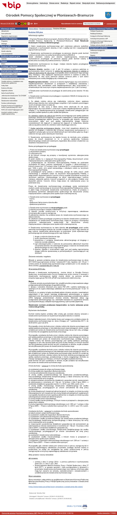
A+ (32, 24)
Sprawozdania (94, 60)
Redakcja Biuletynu (96, 33)
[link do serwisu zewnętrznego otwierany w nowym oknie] (11, 5)
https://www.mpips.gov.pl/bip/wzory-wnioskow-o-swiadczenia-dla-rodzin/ (56, 487)
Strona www (54, 3)
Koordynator (94, 53)
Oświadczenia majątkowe (9, 74)
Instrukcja (44, 3)
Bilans (3, 64)
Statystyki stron (88, 3)
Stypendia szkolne (7, 90)
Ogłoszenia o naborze (8, 49)
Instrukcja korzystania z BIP (99, 38)
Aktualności (5, 31)
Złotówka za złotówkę (8, 98)
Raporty (92, 55)
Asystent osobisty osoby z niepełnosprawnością (9, 113)
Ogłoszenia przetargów (8, 69)
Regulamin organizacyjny (9, 36)
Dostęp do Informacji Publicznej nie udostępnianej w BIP (101, 42)
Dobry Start (4, 85)
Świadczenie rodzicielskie (9, 101)
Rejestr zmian (75, 3)
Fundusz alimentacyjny (8, 103)
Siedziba (4, 59)
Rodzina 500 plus (6, 88)
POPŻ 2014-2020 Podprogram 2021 (12, 110)
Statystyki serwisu (9, 513)
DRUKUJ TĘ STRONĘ (74, 506)
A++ (36, 24)
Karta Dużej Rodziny (7, 93)
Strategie (4, 44)
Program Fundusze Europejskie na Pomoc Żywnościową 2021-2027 (12, 106)
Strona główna (32, 3)
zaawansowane (111, 23)
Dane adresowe (6, 33)
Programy (4, 41)
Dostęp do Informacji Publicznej (100, 36)
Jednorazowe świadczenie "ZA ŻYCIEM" (13, 95)
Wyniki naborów (6, 51)
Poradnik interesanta (45, 28)
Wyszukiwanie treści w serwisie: (71, 23)
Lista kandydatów (6, 54)
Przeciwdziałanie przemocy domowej (12, 79)
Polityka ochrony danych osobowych (101, 45)
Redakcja (64, 3)
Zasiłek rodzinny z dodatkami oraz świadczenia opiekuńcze (12, 82)
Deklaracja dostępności (105, 3)
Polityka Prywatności (96, 31)
